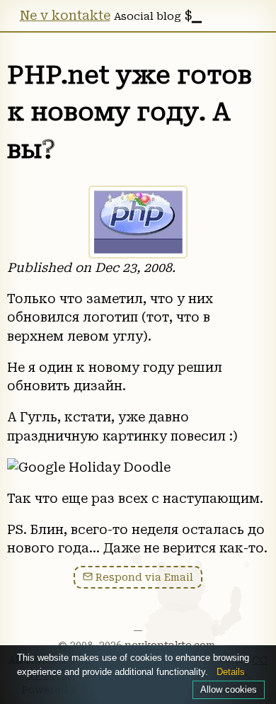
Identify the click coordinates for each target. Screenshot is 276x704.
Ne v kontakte (65, 15)
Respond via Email (143, 577)
